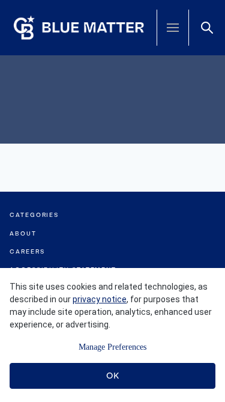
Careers (27, 251)
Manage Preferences (112, 347)
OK (112, 375)
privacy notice (100, 299)
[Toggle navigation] (173, 28)
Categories (34, 215)
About (23, 233)
